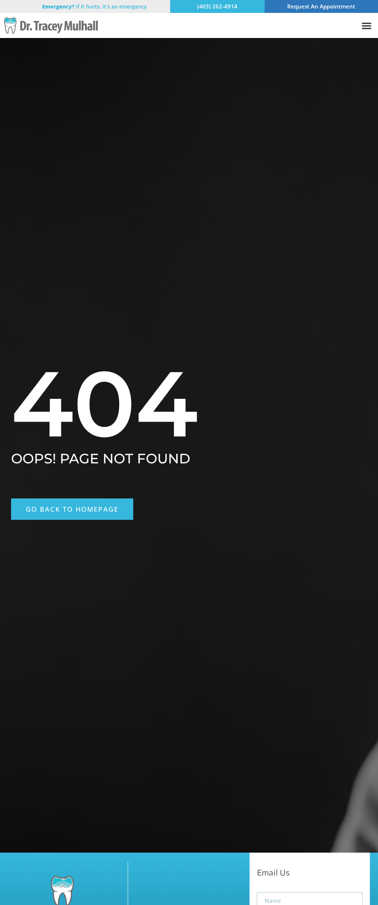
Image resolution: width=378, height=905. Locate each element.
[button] (366, 25)
